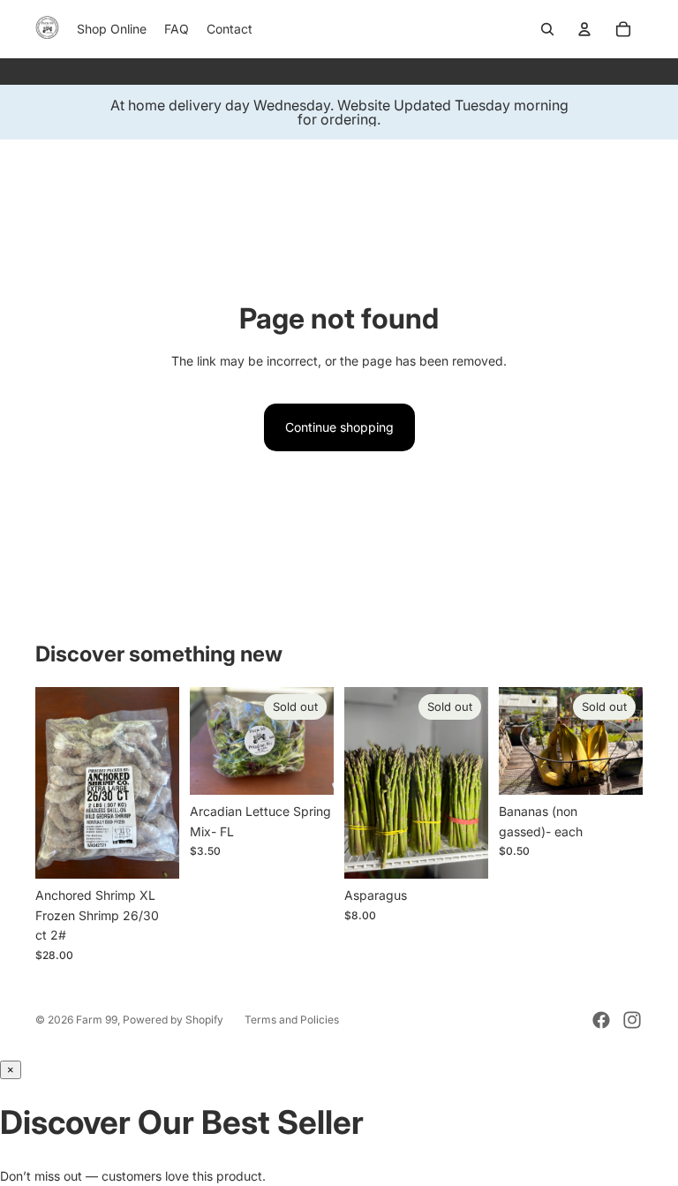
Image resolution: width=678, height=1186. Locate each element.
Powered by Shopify (173, 1019)
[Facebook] (601, 1020)
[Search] (547, 29)
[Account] (584, 29)
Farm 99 (96, 1019)
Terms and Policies (292, 1019)
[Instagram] (632, 1020)
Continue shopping (339, 426)
